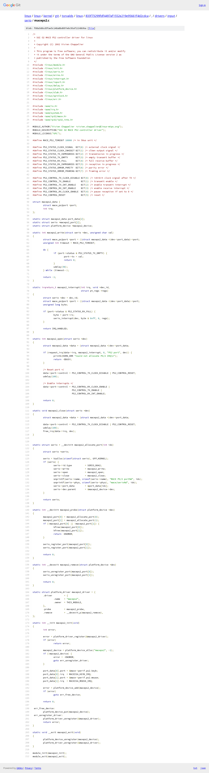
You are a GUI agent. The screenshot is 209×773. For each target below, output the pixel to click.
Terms (37, 768)
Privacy (28, 768)
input (171, 16)
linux (27, 16)
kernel (47, 16)
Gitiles (19, 768)
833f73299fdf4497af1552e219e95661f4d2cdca (117, 16)
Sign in (202, 5)
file (91, 28)
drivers (160, 16)
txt (195, 767)
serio (28, 20)
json (203, 767)
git (57, 16)
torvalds (67, 16)
